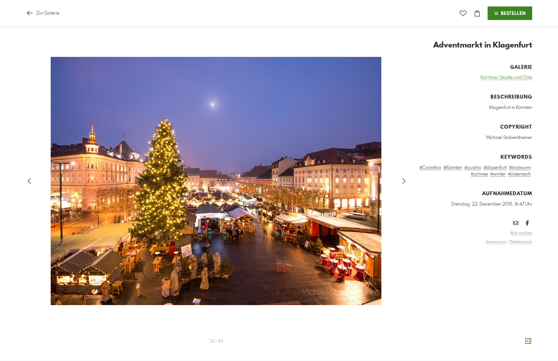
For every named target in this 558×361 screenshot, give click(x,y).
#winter (498, 174)
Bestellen (512, 13)
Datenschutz (521, 242)
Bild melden (521, 233)
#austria (472, 167)
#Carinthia (430, 167)
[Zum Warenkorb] (477, 13)
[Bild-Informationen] (528, 341)
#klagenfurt (495, 167)
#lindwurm (520, 167)
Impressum (496, 242)
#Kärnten (452, 167)
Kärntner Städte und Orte (506, 77)
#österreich (519, 174)
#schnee (479, 174)
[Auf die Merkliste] (463, 13)
